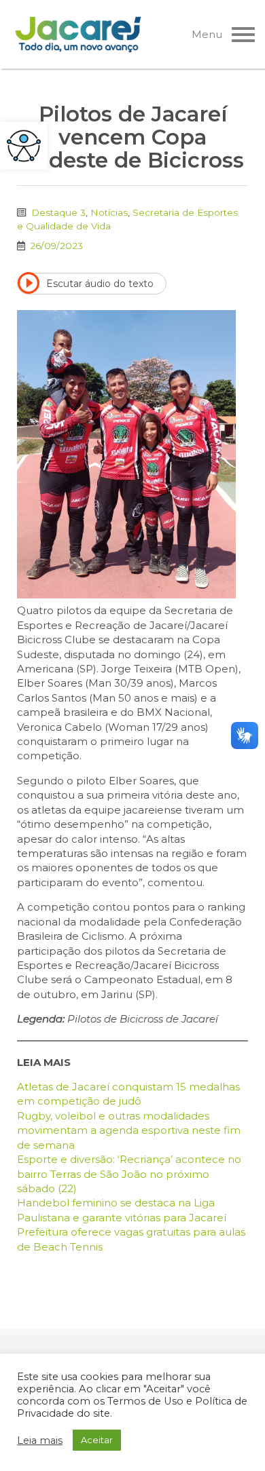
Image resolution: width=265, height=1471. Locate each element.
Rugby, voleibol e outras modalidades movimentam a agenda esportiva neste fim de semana (129, 1130)
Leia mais (40, 1440)
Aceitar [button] (97, 1439)
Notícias (109, 212)
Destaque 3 (58, 212)
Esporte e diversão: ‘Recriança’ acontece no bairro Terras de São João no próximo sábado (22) (129, 1174)
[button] (24, 146)
